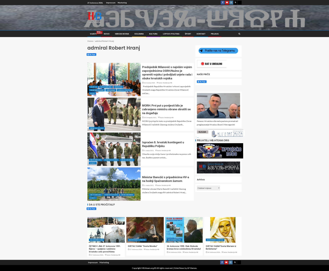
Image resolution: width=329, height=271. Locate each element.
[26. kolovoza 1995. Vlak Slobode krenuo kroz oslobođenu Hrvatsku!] (184, 230)
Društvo (93, 87)
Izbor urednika (127, 160)
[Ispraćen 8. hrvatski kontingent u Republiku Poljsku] (114, 149)
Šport (188, 34)
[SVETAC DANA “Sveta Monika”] (145, 230)
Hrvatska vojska (96, 90)
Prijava (215, 34)
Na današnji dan (96, 240)
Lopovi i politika (171, 34)
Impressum (110, 3)
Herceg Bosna (122, 34)
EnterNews (179, 268)
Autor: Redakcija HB (165, 83)
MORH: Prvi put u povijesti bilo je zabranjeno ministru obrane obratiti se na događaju (166, 109)
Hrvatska (118, 87)
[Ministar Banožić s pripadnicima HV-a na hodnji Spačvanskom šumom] (114, 184)
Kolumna (139, 34)
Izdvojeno (111, 90)
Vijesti (94, 34)
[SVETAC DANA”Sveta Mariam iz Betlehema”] (223, 230)
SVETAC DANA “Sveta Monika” (142, 246)
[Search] (239, 33)
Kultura (153, 34)
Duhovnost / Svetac (137, 240)
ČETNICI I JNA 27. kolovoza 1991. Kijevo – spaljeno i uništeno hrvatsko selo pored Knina (105, 249)
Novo (106, 34)
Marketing (122, 3)
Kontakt (201, 34)
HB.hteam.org (105, 87)
